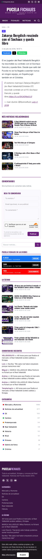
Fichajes (15, 21)
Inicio (5, 21)
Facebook (6, 53)
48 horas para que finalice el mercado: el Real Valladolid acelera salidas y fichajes (20, 357)
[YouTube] (38, 1)
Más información (9, 555)
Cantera (5, 500)
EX (8, 27)
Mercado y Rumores (9, 491)
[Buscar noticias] (38, 20)
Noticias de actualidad (10, 494)
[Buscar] (38, 245)
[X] (32, 1)
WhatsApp (22, 53)
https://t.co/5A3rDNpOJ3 (20, 96)
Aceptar (23, 555)
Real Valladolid (7, 506)
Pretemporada (7, 503)
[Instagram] (35, 1)
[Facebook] (29, 1)
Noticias (27, 21)
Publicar (33, 234)
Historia (5, 509)
